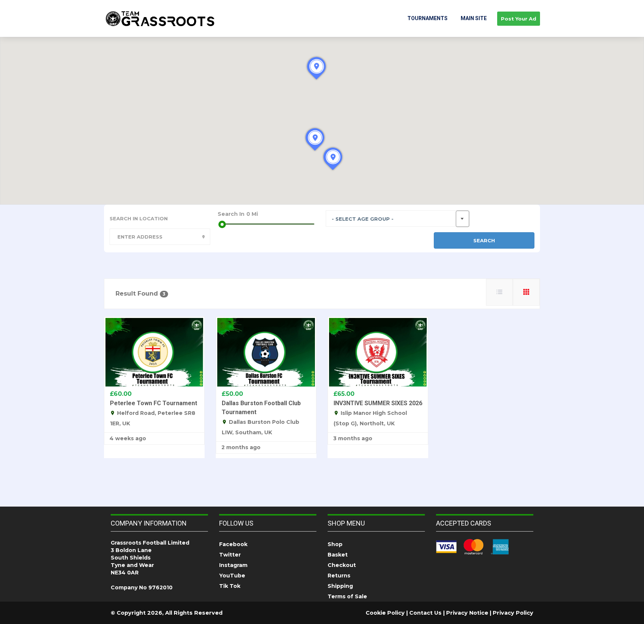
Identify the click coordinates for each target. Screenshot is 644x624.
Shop (335, 544)
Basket (338, 554)
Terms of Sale (347, 596)
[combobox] (398, 218)
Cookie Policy (385, 612)
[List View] (499, 292)
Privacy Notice (467, 612)
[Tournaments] (160, 18)
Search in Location (139, 218)
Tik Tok (229, 586)
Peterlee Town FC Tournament (153, 403)
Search (484, 240)
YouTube (232, 575)
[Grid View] (526, 292)
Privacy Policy (513, 612)
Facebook (233, 544)
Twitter (230, 554)
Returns (339, 575)
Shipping (340, 586)
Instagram (233, 565)
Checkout (342, 565)
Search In (231, 214)
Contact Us (425, 612)
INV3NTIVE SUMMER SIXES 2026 (378, 403)
